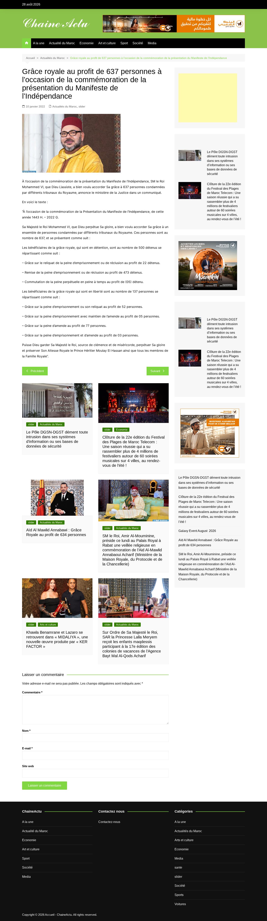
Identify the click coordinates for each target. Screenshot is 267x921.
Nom (26, 730)
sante (178, 867)
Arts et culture (48, 624)
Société (138, 43)
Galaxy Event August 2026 (197, 531)
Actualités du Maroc (64, 106)
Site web (28, 766)
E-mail (27, 748)
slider (82, 106)
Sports (179, 895)
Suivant (155, 371)
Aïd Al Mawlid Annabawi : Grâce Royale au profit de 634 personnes (208, 542)
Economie (87, 43)
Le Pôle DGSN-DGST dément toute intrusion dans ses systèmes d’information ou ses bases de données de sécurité (209, 482)
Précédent (37, 371)
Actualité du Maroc (62, 43)
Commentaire (32, 692)
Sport (124, 43)
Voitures (180, 904)
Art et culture (107, 43)
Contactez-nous (109, 822)
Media (152, 43)
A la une (38, 43)
